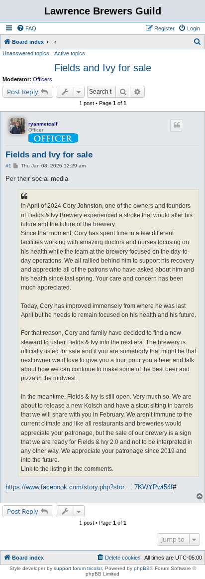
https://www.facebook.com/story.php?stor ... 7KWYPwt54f (89, 487)
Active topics (69, 53)
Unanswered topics (25, 53)
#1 (8, 165)
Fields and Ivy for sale (102, 67)
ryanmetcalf (42, 124)
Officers (42, 79)
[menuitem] (26, 28)
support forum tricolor (78, 568)
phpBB (142, 568)
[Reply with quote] (176, 125)
